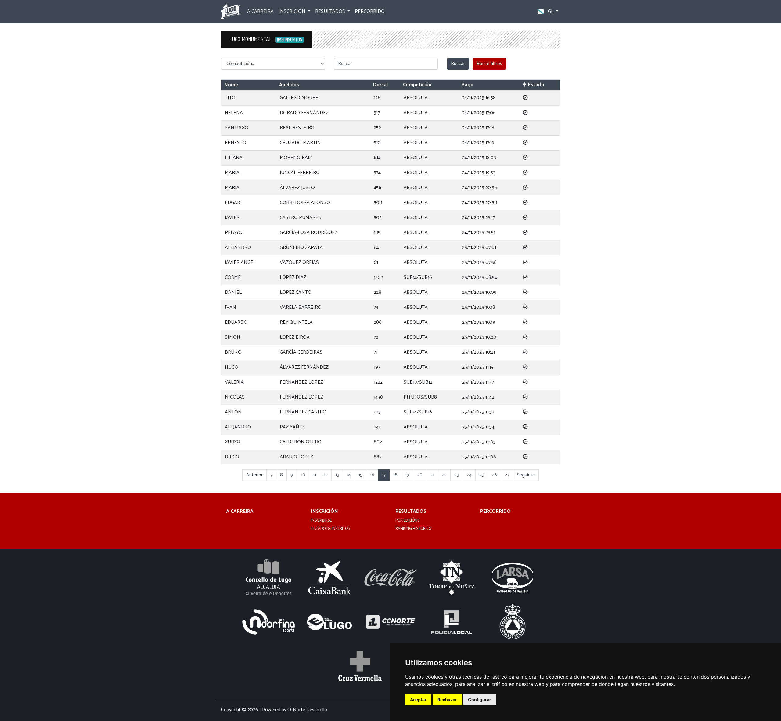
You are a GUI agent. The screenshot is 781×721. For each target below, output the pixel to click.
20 (420, 475)
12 (326, 475)
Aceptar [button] (418, 699)
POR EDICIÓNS (407, 521)
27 (507, 475)
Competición (417, 85)
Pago (467, 85)
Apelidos (289, 85)
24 (469, 475)
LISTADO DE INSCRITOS (330, 529)
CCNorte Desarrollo (307, 710)
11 (314, 475)
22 (444, 475)
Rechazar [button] (447, 699)
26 (494, 475)
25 (481, 475)
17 (384, 475)
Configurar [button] (479, 699)
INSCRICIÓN (324, 511)
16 (372, 475)
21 (432, 475)
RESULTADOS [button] (330, 11)
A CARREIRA (260, 11)
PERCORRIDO (370, 11)
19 (407, 475)
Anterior (254, 475)
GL (551, 11)
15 (360, 475)
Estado (536, 85)
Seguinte (526, 475)
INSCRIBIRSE (321, 521)
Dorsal (380, 85)
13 (337, 475)
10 (303, 475)
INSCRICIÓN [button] (293, 11)
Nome (231, 85)
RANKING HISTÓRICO (413, 529)
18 (395, 475)
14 (349, 475)
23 (456, 475)
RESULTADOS (410, 511)
